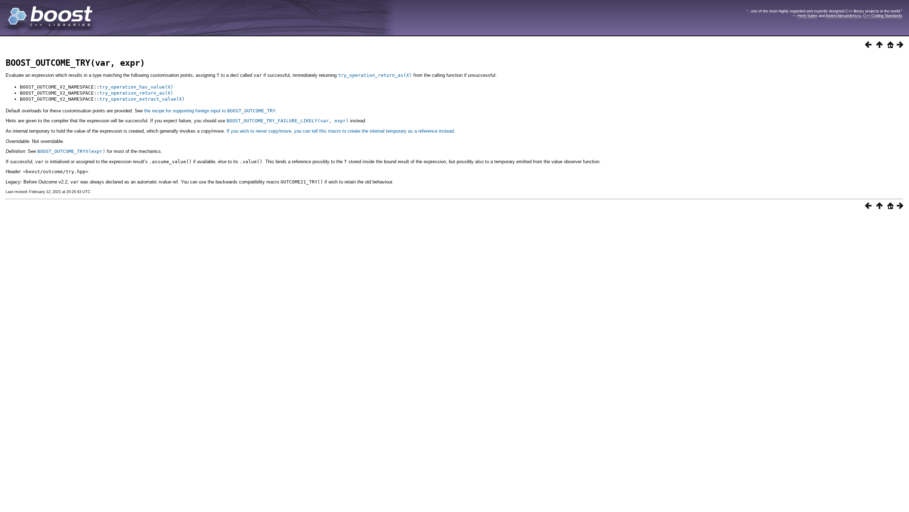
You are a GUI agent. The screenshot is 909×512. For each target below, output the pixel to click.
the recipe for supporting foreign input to (210, 110)
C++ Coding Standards (882, 16)
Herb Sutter (807, 16)
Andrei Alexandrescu (843, 16)
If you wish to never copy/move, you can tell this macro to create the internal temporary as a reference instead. (341, 131)
